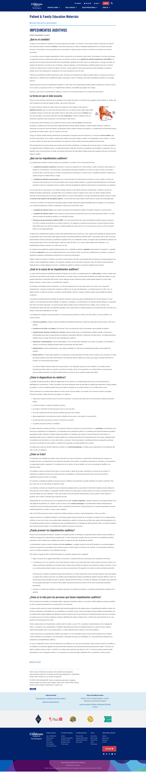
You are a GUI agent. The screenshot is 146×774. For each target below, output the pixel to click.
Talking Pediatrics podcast (81, 740)
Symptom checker (50, 738)
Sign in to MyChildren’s (51, 736)
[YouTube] (112, 754)
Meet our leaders (94, 738)
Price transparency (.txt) (51, 746)
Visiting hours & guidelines (67, 738)
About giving (105, 740)
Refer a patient (79, 742)
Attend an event (105, 738)
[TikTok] (115, 754)
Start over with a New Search (43, 23)
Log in (97, 3)
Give (105, 3)
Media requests (94, 744)
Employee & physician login (82, 738)
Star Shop (104, 742)
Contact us (82, 762)
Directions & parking (65, 740)
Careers (92, 742)
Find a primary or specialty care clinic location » (51, 698)
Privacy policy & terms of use (72, 762)
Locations (78, 3)
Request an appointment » (51, 702)
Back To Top (36, 662)
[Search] (112, 3)
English (46, 35)
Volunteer (104, 736)
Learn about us (94, 736)
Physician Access (79, 736)
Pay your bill (49, 740)
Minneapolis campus (65, 742)
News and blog (94, 740)
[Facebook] (103, 754)
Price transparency (50, 744)
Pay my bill (88, 3)
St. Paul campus (64, 744)
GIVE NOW (108, 749)
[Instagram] (109, 754)
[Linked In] (106, 754)
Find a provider (49, 742)
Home (62, 762)
